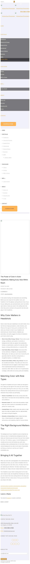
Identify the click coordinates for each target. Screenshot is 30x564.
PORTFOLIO (4, 34)
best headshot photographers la (14, 486)
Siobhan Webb (4, 59)
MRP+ (2, 57)
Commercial (3, 48)
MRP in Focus (4, 77)
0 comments (4, 291)
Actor (5, 486)
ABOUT (2, 95)
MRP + (2, 83)
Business (3, 54)
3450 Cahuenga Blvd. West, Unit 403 (9, 523)
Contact (3, 115)
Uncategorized (8, 294)
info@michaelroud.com (9, 531)
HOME (2, 25)
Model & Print (4, 45)
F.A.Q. (2, 109)
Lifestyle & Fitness (5, 42)
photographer (9, 490)
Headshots (3, 39)
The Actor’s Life (16, 490)
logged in (9, 498)
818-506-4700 (25, 11)
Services (3, 103)
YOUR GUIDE (4, 66)
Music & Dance (4, 51)
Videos (2, 71)
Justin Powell (4, 88)
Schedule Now (8, 124)
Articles (2, 74)
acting (2, 486)
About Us (3, 100)
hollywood (14, 488)
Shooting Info (4, 106)
